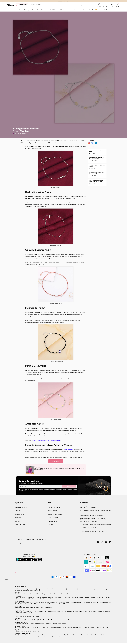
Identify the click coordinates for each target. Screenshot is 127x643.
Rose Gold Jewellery (51, 594)
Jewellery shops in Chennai (22, 636)
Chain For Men (48, 607)
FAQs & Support (53, 517)
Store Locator (19, 514)
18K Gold (92, 597)
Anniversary (38, 623)
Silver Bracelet (45, 602)
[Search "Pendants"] (82, 5)
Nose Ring (86, 589)
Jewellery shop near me (68, 636)
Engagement (18, 623)
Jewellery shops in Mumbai (53, 634)
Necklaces (69, 589)
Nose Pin (80, 589)
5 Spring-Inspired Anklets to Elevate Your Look (26, 129)
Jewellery (17, 592)
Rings (21, 589)
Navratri (92, 627)
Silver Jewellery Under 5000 (42, 603)
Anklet (17, 589)
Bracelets (57, 589)
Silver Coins (28, 619)
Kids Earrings (27, 616)
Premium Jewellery (37, 598)
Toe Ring (30, 612)
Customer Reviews (21, 507)
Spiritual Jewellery (28, 590)
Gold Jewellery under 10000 (103, 597)
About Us (18, 517)
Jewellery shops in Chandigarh (53, 636)
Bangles (52, 589)
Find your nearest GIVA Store (23, 633)
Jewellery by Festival (21, 626)
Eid (88, 627)
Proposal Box (46, 619)
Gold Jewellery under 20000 (23, 598)
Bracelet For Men (38, 607)
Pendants (63, 589)
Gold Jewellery (19, 594)
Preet (25, 631)
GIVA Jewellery (10, 579)
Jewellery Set (18, 590)
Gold (16, 597)
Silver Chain (53, 602)
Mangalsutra (32, 589)
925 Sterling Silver (20, 602)
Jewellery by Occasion (21, 622)
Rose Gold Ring (56, 611)
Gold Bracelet (65, 597)
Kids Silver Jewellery (101, 602)
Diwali (68, 627)
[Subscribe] (44, 543)
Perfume (34, 619)
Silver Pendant (61, 602)
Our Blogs (18, 510)
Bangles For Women (90, 611)
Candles (40, 619)
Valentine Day (28, 627)
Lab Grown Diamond (29, 594)
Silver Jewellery (40, 594)
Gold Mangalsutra (47, 597)
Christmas (105, 627)
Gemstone (37, 590)
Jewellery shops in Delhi (67, 634)
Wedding (31, 623)
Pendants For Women (103, 611)
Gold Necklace (74, 597)
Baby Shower (45, 623)
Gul (38, 631)
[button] (24, 10)
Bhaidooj (83, 627)
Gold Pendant (37, 597)
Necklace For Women (21, 612)
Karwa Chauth (62, 627)
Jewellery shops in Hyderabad (83, 634)
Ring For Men (18, 607)
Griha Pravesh (62, 623)
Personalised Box (56, 619)
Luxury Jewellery (48, 598)
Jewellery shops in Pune (38, 634)
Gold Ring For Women (45, 611)
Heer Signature (19, 631)
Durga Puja (98, 627)
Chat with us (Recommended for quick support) (96, 524)
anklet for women (32, 378)
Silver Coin (37, 602)
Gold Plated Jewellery (64, 594)
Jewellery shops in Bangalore (23, 634)
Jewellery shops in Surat (37, 636)
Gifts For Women (19, 610)
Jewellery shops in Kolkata (100, 634)
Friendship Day (53, 627)
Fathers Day (44, 627)
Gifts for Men (18, 606)
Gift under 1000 (66, 619)
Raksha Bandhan (75, 627)
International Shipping (55, 514)
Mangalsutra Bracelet (43, 589)
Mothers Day (36, 627)
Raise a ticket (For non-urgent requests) (94, 531)
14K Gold (86, 597)
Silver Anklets (30, 602)
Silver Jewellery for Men (88, 602)
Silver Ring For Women (32, 611)
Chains (75, 589)
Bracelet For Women (79, 611)
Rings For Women (20, 611)
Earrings (26, 589)
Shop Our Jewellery (56, 461)
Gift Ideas (18, 618)
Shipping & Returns (54, 507)
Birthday (25, 623)
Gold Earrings (29, 597)
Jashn (34, 631)
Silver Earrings (77, 602)
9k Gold (81, 597)
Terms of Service (53, 521)
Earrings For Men (28, 607)
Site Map (50, 524)
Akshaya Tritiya (19, 627)
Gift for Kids (18, 615)
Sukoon (30, 631)
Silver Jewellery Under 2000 (58, 603)
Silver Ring (69, 602)
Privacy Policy (52, 510)
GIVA (32, 457)
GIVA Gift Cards (20, 524)
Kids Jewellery (19, 616)
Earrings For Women (66, 611)
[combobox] (56, 5)
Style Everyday (19, 630)
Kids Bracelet (35, 616)
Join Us (17, 521)
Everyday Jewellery (101, 589)
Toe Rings (92, 589)
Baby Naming (53, 623)
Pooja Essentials (19, 619)
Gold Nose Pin (57, 597)
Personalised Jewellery (27, 603)
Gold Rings (22, 597)
